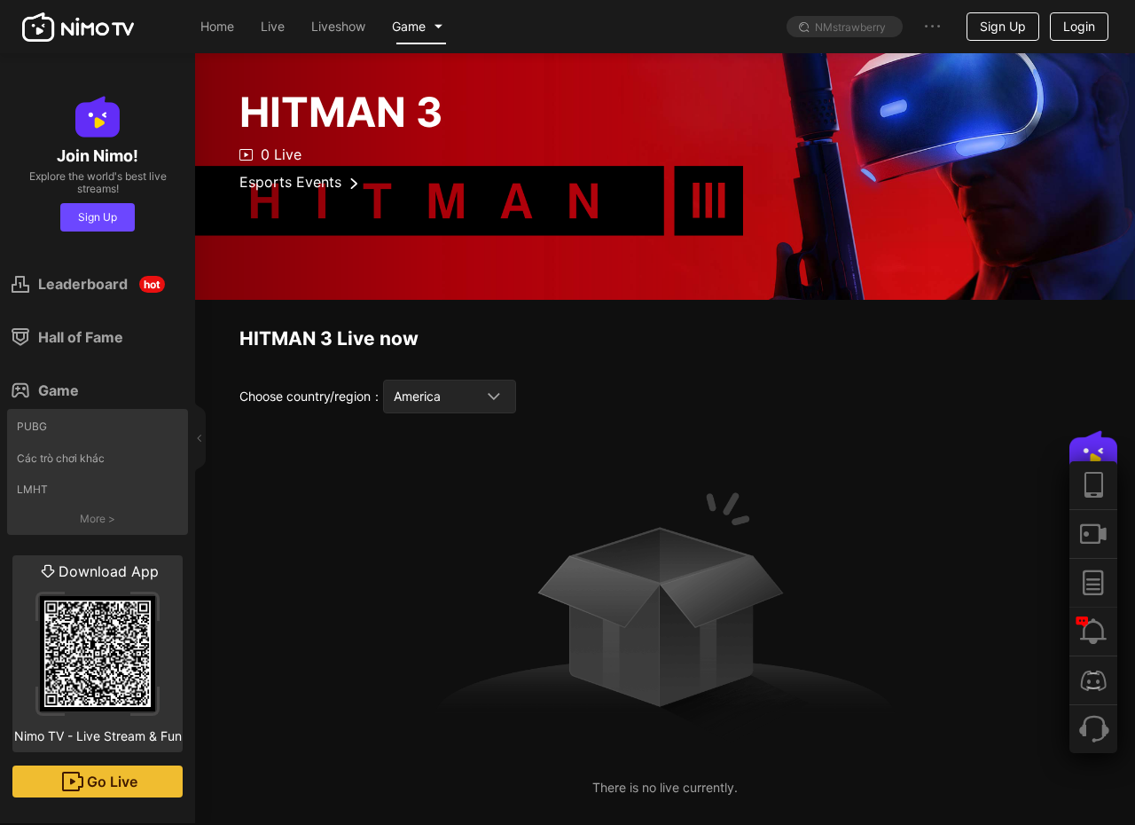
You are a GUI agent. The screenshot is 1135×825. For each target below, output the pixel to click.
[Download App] (1093, 485)
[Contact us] (1093, 728)
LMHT (32, 489)
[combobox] (449, 396)
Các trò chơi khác (61, 458)
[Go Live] (1093, 533)
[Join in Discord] (1093, 680)
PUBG (32, 426)
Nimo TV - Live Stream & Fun (98, 652)
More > (97, 518)
